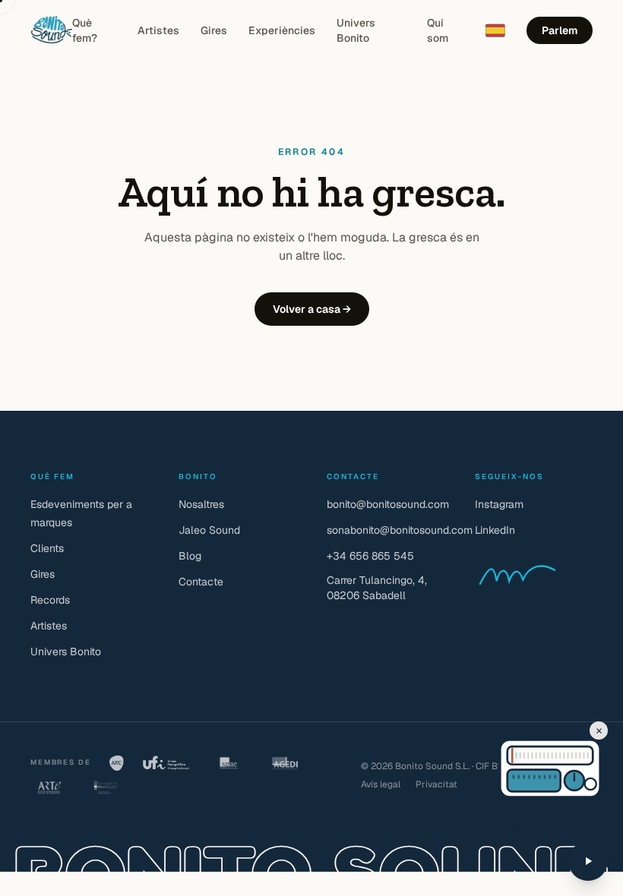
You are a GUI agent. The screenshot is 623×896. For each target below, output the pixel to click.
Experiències (281, 30)
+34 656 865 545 (370, 556)
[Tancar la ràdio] (599, 730)
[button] (520, 755)
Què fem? (84, 30)
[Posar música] (588, 861)
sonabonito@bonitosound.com (400, 530)
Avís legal (380, 784)
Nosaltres (201, 504)
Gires (214, 30)
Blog (190, 556)
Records (50, 600)
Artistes (158, 30)
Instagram (499, 504)
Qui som (437, 30)
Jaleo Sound (209, 530)
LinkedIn (495, 530)
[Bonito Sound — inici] (51, 30)
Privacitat (436, 784)
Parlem (559, 30)
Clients (47, 548)
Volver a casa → (312, 309)
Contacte (201, 581)
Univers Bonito (356, 30)
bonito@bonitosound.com (388, 504)
